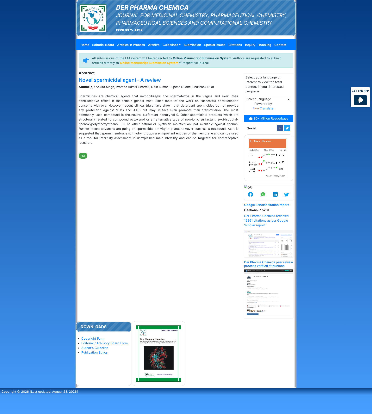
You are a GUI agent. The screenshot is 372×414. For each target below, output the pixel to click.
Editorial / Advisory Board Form (104, 343)
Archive (153, 45)
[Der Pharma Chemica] (93, 18)
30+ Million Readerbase (270, 118)
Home (84, 45)
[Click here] (280, 128)
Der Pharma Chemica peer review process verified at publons (268, 264)
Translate (266, 108)
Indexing (264, 45)
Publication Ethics (94, 352)
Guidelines (170, 45)
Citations (235, 45)
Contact (280, 45)
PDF (83, 155)
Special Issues (214, 45)
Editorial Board (103, 45)
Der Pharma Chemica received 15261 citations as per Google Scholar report (266, 220)
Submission (192, 45)
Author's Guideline (94, 348)
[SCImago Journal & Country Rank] (267, 157)
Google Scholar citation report (266, 205)
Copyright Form (92, 338)
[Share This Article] (250, 195)
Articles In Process (131, 45)
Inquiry (250, 45)
